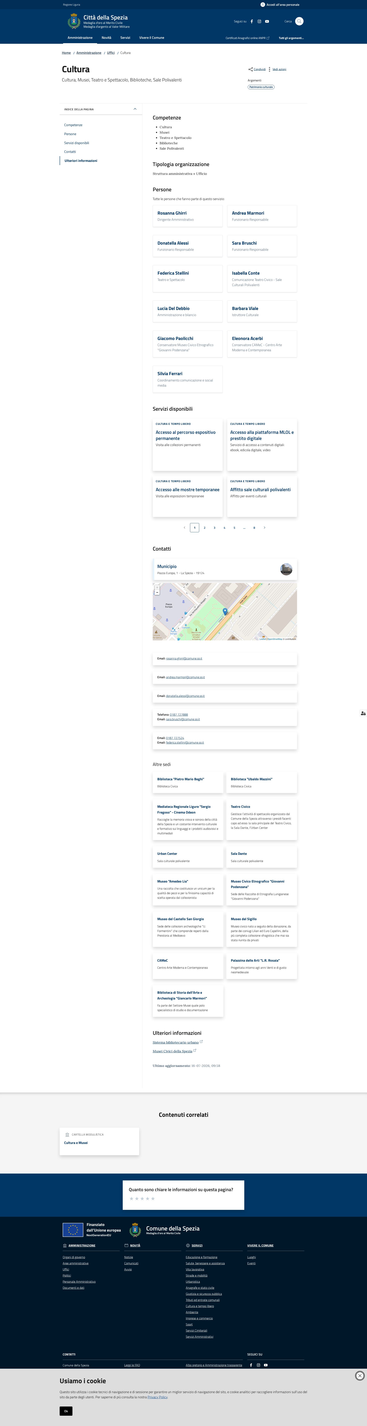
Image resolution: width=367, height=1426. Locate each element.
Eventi (251, 1263)
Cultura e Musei (76, 1142)
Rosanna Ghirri (172, 213)
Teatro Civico (240, 806)
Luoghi (251, 1257)
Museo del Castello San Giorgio (180, 918)
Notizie (128, 1257)
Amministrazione (88, 52)
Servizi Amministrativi (199, 1336)
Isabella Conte (246, 273)
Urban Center (167, 853)
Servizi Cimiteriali (196, 1330)
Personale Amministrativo (79, 1281)
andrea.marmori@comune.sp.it (185, 677)
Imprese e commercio (199, 1318)
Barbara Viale (245, 308)
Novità (135, 1245)
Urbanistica (193, 1281)
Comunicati (131, 1263)
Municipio (167, 566)
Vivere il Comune (260, 1245)
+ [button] (157, 587)
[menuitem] (80, 38)
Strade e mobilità (196, 1275)
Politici (67, 1275)
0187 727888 (179, 714)
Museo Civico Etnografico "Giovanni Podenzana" (257, 884)
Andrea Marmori (248, 213)
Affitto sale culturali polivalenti (260, 489)
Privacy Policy (157, 1397)
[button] (299, 21)
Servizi (197, 1245)
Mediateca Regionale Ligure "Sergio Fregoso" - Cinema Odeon (184, 809)
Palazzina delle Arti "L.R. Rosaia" (255, 960)
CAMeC (162, 960)
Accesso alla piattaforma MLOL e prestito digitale (262, 435)
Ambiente (192, 1312)
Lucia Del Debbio (174, 308)
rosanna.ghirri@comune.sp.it (184, 658)
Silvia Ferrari (170, 373)
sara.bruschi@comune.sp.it (183, 719)
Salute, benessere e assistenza (205, 1263)
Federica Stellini (173, 273)
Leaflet (263, 638)
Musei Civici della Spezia (172, 1051)
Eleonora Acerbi (247, 338)
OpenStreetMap (275, 638)
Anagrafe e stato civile (200, 1287)
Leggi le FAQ (132, 1365)
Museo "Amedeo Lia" (172, 881)
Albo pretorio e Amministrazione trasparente (214, 1365)
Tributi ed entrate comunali (203, 1300)
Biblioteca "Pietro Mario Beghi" (180, 779)
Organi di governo (74, 1257)
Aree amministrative (76, 1263)
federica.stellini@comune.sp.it (185, 742)
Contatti (69, 1354)
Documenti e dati (73, 1287)
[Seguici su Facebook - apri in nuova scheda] (250, 21)
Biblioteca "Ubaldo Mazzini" (251, 779)
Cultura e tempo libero (200, 1306)
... (246, 528)
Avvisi (128, 1269)
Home (66, 52)
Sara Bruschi (244, 243)
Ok (66, 1411)
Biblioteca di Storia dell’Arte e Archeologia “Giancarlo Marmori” (182, 995)
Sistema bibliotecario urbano (176, 1042)
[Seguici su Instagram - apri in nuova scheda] (258, 21)
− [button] (157, 592)
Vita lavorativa (195, 1269)
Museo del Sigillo (244, 918)
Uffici (111, 52)
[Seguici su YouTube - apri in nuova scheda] (265, 21)
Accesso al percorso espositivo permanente (186, 435)
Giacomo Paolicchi (175, 338)
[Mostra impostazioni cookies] (363, 713)
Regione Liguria (71, 4)
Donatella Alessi (173, 243)
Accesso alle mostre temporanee (187, 489)
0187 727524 (175, 738)
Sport (189, 1324)
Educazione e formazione (201, 1257)
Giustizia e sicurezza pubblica (204, 1293)
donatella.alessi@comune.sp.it (185, 696)
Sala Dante (239, 853)
